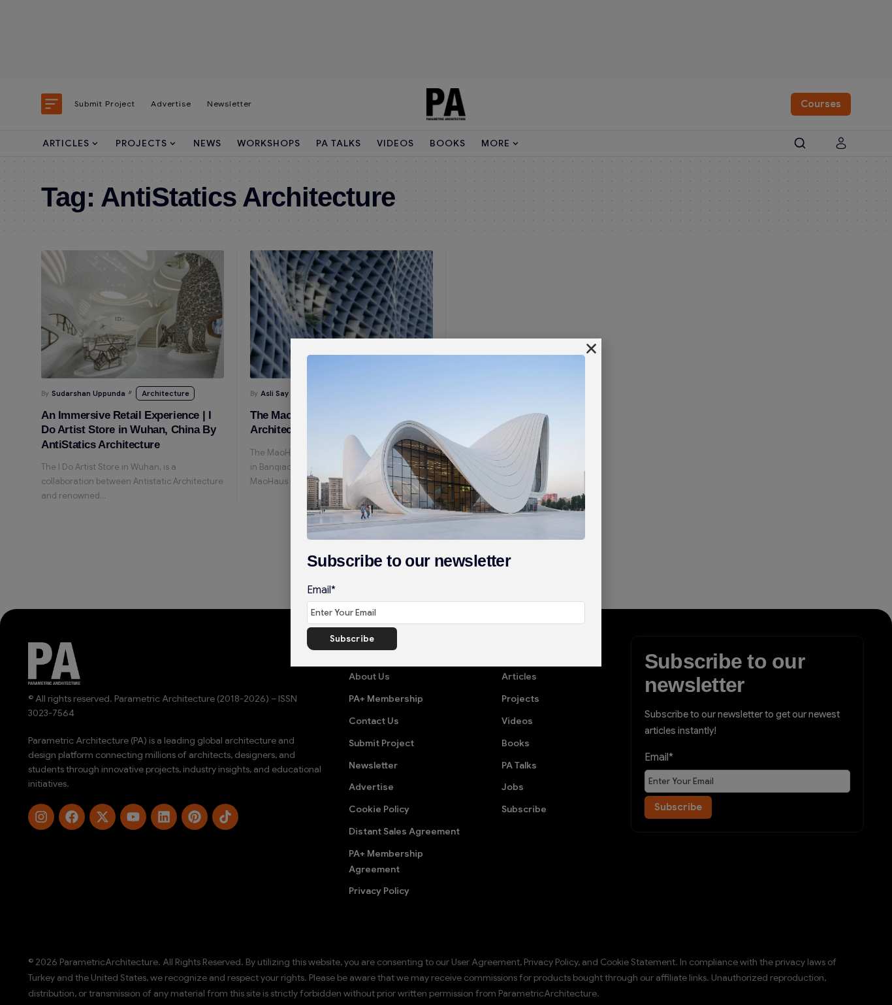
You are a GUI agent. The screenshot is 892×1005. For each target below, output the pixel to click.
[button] (591, 348)
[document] (446, 502)
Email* (321, 590)
